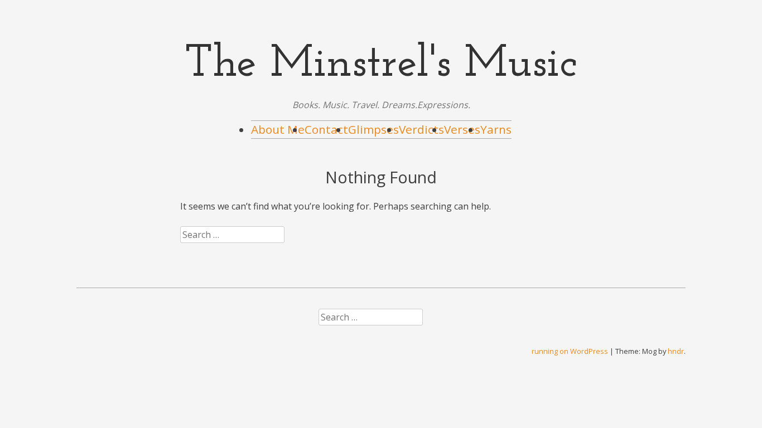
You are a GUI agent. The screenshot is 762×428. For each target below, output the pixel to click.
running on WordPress (570, 351)
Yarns (496, 129)
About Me (278, 129)
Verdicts (421, 129)
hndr (676, 351)
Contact (326, 129)
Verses (462, 129)
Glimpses (373, 129)
